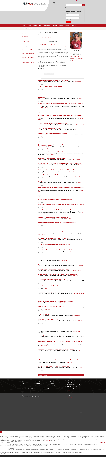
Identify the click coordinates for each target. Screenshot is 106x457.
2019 (39, 298)
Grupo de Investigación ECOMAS (45, 37)
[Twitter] (73, 2)
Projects (46, 73)
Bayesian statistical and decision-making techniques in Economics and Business (28, 59)
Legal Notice (70, 395)
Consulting (61, 25)
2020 (39, 256)
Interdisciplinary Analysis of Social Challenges (28, 63)
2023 (39, 141)
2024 (39, 112)
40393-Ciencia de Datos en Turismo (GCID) (47, 44)
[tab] (61, 375)
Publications (41, 73)
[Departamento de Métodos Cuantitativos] (34, 4)
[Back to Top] (1, 432)
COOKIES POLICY (47, 440)
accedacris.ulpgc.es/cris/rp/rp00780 (76, 58)
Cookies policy (102, 442)
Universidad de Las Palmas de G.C (27, 388)
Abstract (79, 81)
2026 (39, 77)
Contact (67, 25)
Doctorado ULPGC (46, 388)
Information (29, 25)
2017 (39, 356)
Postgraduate (54, 25)
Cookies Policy (80, 395)
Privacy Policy (75, 395)
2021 (39, 228)
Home (23, 25)
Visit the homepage (82, 412)
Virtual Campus (73, 25)
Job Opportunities (25, 41)
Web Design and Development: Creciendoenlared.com (31, 396)
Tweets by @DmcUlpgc (72, 397)
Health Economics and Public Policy (28, 49)
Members (35, 25)
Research (40, 25)
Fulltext (75, 81)
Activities (51, 73)
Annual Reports (25, 36)
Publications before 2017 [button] (43, 375)
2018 (39, 327)
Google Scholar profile (74, 60)
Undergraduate (47, 25)
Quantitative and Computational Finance (28, 54)
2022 (39, 196)
